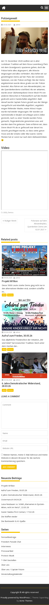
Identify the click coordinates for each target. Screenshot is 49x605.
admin (18, 25)
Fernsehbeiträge (8, 537)
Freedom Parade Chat (11, 541)
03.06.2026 (8, 332)
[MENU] (46, 7)
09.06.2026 (8, 278)
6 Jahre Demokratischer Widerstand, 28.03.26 (21, 495)
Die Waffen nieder (9, 516)
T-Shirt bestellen (8, 560)
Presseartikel (7, 551)
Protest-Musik (7, 555)
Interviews (6, 546)
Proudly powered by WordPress (15, 597)
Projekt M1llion (8, 485)
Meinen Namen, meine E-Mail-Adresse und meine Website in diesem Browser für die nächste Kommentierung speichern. (24, 457)
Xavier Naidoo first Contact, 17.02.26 (17, 512)
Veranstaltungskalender (11, 574)
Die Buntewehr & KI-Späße (13, 521)
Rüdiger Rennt (10, 220)
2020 (5, 212)
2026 (4, 295)
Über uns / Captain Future (12, 569)
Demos (10, 212)
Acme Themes (25, 600)
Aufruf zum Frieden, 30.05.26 (14, 490)
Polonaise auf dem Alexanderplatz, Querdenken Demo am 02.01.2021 (37, 225)
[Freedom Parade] (3, 7)
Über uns (5, 564)
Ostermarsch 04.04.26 (11, 499)
